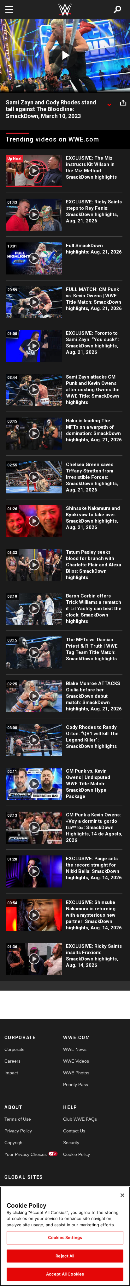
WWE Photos (76, 1072)
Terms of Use (17, 1119)
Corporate (14, 1049)
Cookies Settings (65, 1237)
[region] (65, 1236)
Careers (12, 1061)
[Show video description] (109, 103)
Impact (11, 1072)
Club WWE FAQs (77, 1119)
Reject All (65, 1255)
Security (71, 1142)
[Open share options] (123, 103)
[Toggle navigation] (9, 9)
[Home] (65, 9)
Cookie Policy (76, 1154)
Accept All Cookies (65, 1273)
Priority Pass (75, 1084)
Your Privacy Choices (19, 1154)
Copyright (14, 1142)
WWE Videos (76, 1061)
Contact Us (74, 1130)
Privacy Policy (18, 1130)
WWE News (74, 1049)
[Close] (122, 1195)
